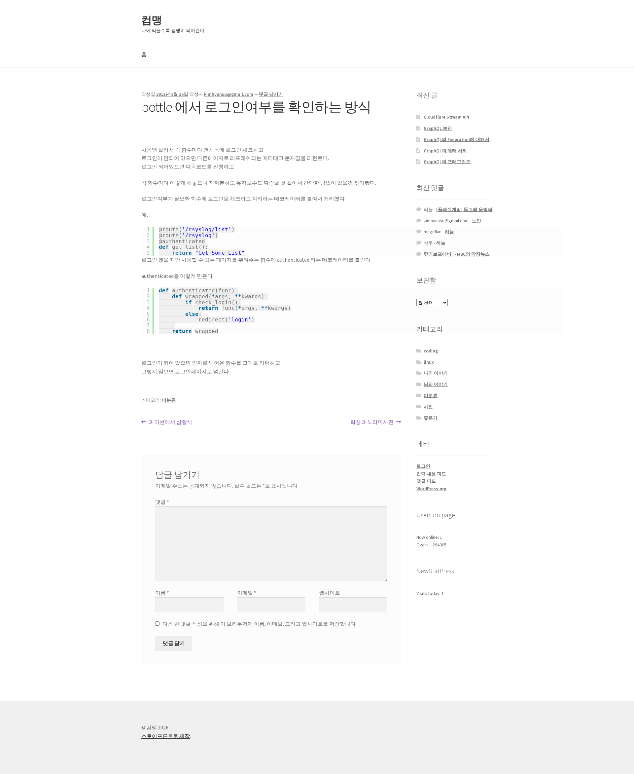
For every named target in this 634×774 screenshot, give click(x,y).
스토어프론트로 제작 (165, 736)
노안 (476, 221)
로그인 (423, 466)
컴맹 (151, 20)
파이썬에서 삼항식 (170, 422)
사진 (428, 407)
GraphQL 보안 (438, 128)
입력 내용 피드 (431, 474)
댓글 (162, 501)
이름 (162, 592)
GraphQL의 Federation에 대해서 (456, 139)
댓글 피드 (426, 481)
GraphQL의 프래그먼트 (447, 162)
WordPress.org (431, 489)
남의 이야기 (436, 384)
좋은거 (431, 418)
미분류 (169, 400)
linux (429, 362)
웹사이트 (329, 592)
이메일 (246, 592)
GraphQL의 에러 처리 (445, 151)
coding (431, 351)
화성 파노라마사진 (372, 422)
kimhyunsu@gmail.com (228, 94)
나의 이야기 (436, 373)
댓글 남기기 (271, 94)
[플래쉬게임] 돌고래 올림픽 (464, 209)
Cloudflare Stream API (446, 117)
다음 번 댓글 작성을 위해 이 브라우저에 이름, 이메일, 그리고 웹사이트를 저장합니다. (259, 623)
